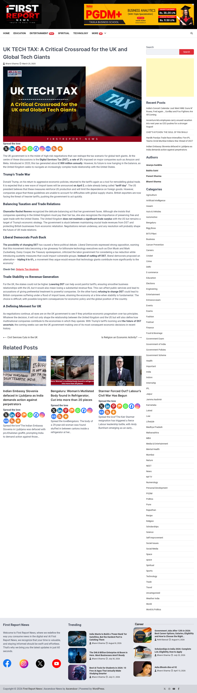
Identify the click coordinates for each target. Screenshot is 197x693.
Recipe (149, 515)
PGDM (149, 493)
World (149, 604)
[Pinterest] (18, 148)
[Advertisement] (170, 77)
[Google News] (48, 148)
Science (149, 532)
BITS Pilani (151, 233)
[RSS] (54, 148)
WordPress (98, 688)
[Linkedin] (12, 148)
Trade (149, 582)
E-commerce (152, 272)
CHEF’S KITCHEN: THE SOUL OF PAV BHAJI (167, 132)
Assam (149, 206)
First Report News (32, 688)
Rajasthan (151, 510)
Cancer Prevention (155, 244)
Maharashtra (152, 432)
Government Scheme (156, 355)
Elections (150, 283)
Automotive (151, 217)
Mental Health (153, 449)
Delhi (148, 267)
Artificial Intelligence (155, 200)
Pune (148, 504)
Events (149, 305)
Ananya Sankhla (154, 165)
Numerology (152, 482)
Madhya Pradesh (154, 427)
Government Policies (156, 349)
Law (148, 416)
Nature (149, 460)
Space (149, 554)
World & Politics (153, 609)
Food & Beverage (154, 333)
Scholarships (152, 526)
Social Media (152, 548)
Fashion (150, 316)
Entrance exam (153, 300)
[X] (6, 148)
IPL (147, 388)
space (149, 560)
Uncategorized (153, 593)
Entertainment (41, 33)
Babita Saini (152, 170)
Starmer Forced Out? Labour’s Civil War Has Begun (119, 393)
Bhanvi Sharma (12, 63)
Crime (149, 261)
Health (149, 361)
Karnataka (151, 405)
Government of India (156, 344)
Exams (149, 311)
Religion (150, 521)
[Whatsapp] (30, 148)
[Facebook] (36, 148)
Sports (149, 571)
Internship (151, 383)
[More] (60, 148)
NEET (148, 466)
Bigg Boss (151, 228)
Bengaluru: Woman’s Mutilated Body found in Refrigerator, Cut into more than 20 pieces (72, 395)
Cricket (149, 256)
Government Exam (155, 338)
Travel (149, 587)
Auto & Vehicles (153, 211)
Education (19, 33)
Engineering (151, 289)
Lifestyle (150, 421)
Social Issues (152, 543)
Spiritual (63, 33)
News (149, 471)
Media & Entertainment (157, 443)
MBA (148, 438)
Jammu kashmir (154, 399)
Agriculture (151, 195)
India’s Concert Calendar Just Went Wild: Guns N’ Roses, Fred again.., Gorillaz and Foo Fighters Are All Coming (169, 111)
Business (150, 239)
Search (150, 47)
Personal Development (157, 488)
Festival (150, 322)
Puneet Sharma (153, 176)
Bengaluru (151, 222)
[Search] (191, 33)
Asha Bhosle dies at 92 (166, 667)
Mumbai (150, 455)
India (148, 372)
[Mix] (24, 148)
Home (6, 33)
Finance (150, 327)
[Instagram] (42, 148)
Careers (150, 250)
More (97, 33)
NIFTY (149, 477)
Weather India (152, 598)
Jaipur (149, 394)
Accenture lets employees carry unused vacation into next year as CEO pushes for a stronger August (169, 123)
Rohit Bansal (162, 639)
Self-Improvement (154, 537)
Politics (149, 499)
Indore (149, 377)
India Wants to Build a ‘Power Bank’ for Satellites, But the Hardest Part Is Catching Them (108, 637)
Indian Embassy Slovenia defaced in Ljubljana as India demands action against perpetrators (23, 397)
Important (151, 366)
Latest (149, 410)
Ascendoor (71, 688)
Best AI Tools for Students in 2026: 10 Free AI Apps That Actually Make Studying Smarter (107, 671)
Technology (80, 33)
